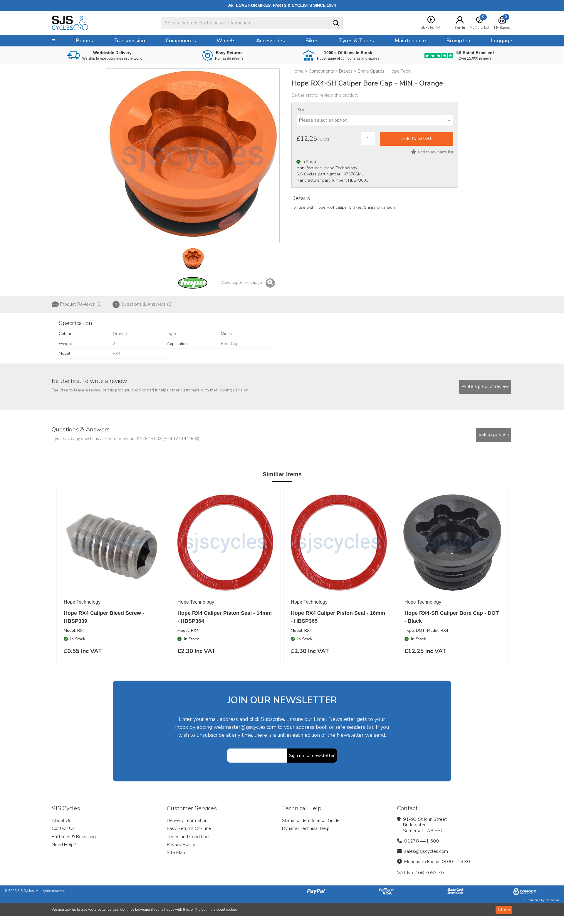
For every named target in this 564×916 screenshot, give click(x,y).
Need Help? (64, 844)
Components (181, 40)
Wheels (226, 40)
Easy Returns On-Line (189, 828)
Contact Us (63, 828)
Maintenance (410, 40)
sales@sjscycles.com (426, 851)
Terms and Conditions (189, 836)
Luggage (501, 40)
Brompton (458, 40)
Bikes (311, 40)
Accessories (270, 40)
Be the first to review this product (324, 95)
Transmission (129, 40)
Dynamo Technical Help (306, 828)
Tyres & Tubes (356, 40)
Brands (84, 40)
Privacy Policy (181, 844)
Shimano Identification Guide (311, 820)
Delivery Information (187, 820)
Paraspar (552, 900)
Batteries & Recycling (74, 836)
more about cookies (222, 909)
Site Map (176, 852)
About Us (61, 820)
